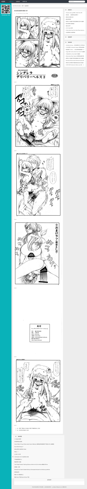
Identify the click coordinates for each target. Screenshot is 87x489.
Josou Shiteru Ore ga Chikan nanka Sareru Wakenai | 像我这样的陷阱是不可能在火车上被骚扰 (34, 444)
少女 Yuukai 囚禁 (69, 28)
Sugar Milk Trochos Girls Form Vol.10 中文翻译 (75, 51)
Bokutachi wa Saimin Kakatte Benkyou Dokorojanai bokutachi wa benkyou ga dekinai (32, 469)
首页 (23, 5)
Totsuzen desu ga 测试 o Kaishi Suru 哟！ (74, 12)
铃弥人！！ (16, 451)
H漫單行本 (11, 1)
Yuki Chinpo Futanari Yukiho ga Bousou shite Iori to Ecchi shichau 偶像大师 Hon (31, 464)
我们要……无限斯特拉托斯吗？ (72, 14)
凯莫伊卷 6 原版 (17, 461)
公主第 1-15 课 (17, 454)
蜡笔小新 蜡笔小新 (69, 17)
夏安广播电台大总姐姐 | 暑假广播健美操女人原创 (29, 428)
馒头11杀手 (68, 25)
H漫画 (3, 1)
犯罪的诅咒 (16, 472)
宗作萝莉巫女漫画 (18, 441)
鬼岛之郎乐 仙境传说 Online (20, 449)
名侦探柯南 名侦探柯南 (70, 32)
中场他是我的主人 (18, 459)
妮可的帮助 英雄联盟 (70, 23)
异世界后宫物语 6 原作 (24, 430)
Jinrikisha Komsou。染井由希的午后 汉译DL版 (75, 45)
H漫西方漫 (24, 1)
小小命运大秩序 (17, 439)
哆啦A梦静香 (68, 19)
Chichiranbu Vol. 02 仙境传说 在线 (21, 456)
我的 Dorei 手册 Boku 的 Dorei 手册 (21, 477)
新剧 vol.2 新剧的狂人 (19, 474)
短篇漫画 (18, 1)
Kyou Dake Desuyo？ (19, 446)
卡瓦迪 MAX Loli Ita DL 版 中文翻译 (73, 53)
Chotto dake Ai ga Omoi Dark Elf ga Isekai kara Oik (76, 30)
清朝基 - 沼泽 (17, 467)
